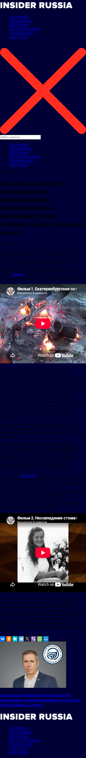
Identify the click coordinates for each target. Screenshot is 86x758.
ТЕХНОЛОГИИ (21, 33)
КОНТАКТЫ (19, 752)
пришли (18, 274)
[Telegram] (21, 638)
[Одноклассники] (8, 638)
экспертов (27, 475)
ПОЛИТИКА (19, 17)
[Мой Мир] (46, 638)
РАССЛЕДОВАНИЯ (24, 29)
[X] (27, 638)
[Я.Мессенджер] (15, 638)
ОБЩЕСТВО (19, 25)
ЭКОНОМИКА (20, 21)
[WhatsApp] (39, 638)
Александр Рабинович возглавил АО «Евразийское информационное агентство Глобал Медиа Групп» (40, 700)
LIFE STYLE (18, 37)
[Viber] (33, 638)
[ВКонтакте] (2, 638)
